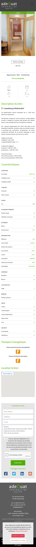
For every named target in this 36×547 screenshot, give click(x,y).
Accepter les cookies (18, 535)
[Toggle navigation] (32, 4)
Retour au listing (18, 62)
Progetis (18, 545)
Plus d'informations (22, 531)
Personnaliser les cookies (18, 540)
